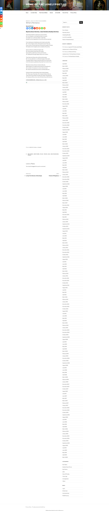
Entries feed (65, 490)
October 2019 (65, 153)
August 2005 (65, 445)
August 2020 (65, 132)
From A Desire (65, 30)
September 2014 (66, 224)
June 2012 (65, 264)
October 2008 (65, 360)
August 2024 (65, 70)
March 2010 (65, 322)
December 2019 (66, 148)
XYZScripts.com (60, 510)
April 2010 (65, 320)
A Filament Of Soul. (73, 49)
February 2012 (65, 273)
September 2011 (66, 285)
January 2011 (65, 301)
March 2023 (65, 82)
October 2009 (65, 334)
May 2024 (65, 73)
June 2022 (65, 94)
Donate (51, 12)
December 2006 (66, 407)
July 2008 (65, 367)
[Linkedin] (32, 28)
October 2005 (65, 440)
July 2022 (64, 92)
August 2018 (65, 186)
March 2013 (65, 242)
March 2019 (65, 169)
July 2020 (64, 134)
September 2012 (66, 256)
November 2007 (66, 386)
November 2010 (66, 306)
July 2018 (64, 188)
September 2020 (66, 129)
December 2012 (66, 249)
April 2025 (65, 63)
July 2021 (64, 108)
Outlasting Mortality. (67, 34)
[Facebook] (27, 28)
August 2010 (65, 311)
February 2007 (66, 403)
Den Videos (65, 464)
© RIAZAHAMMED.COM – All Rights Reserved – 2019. (36, 79)
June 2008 (65, 370)
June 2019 (65, 162)
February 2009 (66, 353)
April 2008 (65, 374)
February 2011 (65, 299)
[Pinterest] (34, 28)
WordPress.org (66, 495)
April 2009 (65, 348)
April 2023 (65, 80)
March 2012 (65, 271)
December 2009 (66, 330)
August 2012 (65, 259)
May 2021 (65, 113)
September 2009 (66, 337)
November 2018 (66, 179)
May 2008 (65, 372)
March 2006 (65, 428)
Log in (64, 488)
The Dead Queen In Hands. (75, 54)
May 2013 (65, 238)
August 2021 (65, 106)
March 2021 (65, 115)
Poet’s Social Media (43, 12)
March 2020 (65, 143)
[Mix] (39, 28)
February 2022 (65, 101)
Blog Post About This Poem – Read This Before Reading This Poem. (42, 31)
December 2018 (66, 176)
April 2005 (65, 454)
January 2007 (65, 405)
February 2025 (65, 68)
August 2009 (65, 339)
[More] (44, 28)
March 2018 (65, 198)
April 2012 (65, 268)
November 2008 (66, 358)
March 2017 (65, 202)
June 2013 (65, 235)
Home (27, 12)
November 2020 (66, 125)
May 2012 (65, 266)
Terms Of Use (65, 12)
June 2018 (65, 191)
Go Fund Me (57, 12)
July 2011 (64, 289)
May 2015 (65, 216)
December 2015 (66, 214)
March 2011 (65, 297)
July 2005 (65, 447)
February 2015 (65, 219)
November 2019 (66, 151)
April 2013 (65, 240)
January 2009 (65, 355)
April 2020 (65, 141)
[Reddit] (37, 28)
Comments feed (66, 493)
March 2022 (65, 99)
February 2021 (65, 118)
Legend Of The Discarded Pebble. (75, 47)
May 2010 (65, 318)
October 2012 (65, 254)
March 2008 (65, 377)
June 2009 (65, 344)
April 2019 (65, 167)
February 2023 (65, 85)
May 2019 (65, 165)
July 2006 (65, 419)
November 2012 (66, 252)
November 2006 (66, 410)
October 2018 (65, 181)
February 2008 (66, 379)
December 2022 (66, 89)
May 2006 (65, 424)
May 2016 (65, 209)
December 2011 (66, 278)
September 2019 (66, 155)
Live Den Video (34, 12)
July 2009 (65, 341)
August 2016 (65, 207)
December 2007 (66, 384)
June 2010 (65, 315)
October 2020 (65, 127)
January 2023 (65, 87)
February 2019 (65, 172)
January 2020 (65, 146)
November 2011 (66, 280)
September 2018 (66, 183)
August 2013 (65, 231)
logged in (34, 166)
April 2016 (65, 212)
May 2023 (65, 77)
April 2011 (65, 294)
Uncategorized (65, 478)
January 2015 (65, 221)
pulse (64, 471)
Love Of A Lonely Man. (67, 37)
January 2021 (65, 120)
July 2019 (64, 160)
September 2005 (66, 443)
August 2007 (65, 391)
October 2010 (65, 308)
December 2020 (66, 122)
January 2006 (65, 433)
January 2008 (65, 381)
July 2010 (64, 313)
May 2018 (65, 193)
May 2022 (65, 96)
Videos (29, 155)
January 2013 (65, 247)
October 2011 (65, 282)
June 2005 (65, 450)
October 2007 (65, 388)
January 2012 (65, 275)
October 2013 (65, 226)
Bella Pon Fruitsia (33, 147)
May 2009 (65, 346)
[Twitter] (30, 28)
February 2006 (66, 431)
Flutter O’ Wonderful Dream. (68, 39)
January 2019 (65, 174)
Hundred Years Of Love (67, 467)
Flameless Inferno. (66, 32)
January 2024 (65, 75)
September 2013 (66, 228)
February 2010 (65, 325)
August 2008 (65, 365)
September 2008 (66, 363)
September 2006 (66, 414)
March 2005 (65, 457)
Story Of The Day (66, 474)
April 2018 (65, 195)
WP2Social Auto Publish (50, 510)
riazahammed (65, 49)
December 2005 (66, 436)
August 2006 (65, 417)
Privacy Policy (74, 12)
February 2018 (65, 200)
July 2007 (64, 393)
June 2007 (65, 396)
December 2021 (66, 103)
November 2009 (66, 332)
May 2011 (64, 292)
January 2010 (65, 327)
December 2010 (66, 304)
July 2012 (64, 261)
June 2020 (65, 136)
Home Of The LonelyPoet (44, 4)
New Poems (65, 469)
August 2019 (65, 158)
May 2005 (65, 452)
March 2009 (65, 351)
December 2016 (66, 205)
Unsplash (39, 147)
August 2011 (65, 287)
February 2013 (65, 245)
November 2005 (66, 438)
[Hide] (0, 28)
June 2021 (65, 110)
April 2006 (65, 426)
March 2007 (65, 400)
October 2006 (65, 412)
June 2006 (65, 421)
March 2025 (65, 66)
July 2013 (64, 233)
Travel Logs (65, 476)
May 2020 (65, 139)
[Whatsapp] (42, 28)
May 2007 (65, 398)
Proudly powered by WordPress (38, 507)
